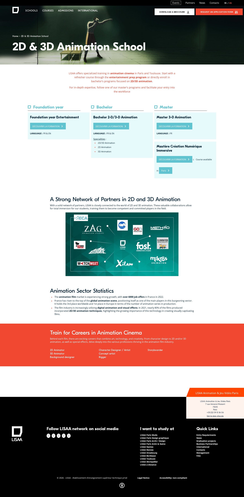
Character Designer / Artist (114, 350)
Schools (31, 10)
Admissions (65, 10)
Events (175, 2)
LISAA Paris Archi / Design (152, 441)
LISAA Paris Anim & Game (152, 444)
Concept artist (107, 353)
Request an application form (217, 12)
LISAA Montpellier (149, 461)
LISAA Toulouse (147, 458)
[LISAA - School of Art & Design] (17, 433)
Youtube (69, 436)
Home (15, 36)
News (202, 2)
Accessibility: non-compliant (173, 477)
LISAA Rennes (146, 449)
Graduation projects (206, 441)
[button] (122, 485)
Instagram (53, 436)
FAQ (198, 455)
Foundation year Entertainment (54, 117)
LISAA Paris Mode (148, 435)
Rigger (102, 357)
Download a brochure (172, 12)
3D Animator (57, 353)
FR (226, 3)
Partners (190, 2)
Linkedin (58, 436)
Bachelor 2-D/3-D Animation (115, 117)
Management (202, 452)
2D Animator (57, 350)
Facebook (48, 436)
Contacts (214, 2)
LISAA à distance (148, 464)
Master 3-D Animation (174, 117)
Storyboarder (155, 350)
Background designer (62, 357)
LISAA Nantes (146, 447)
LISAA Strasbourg (148, 452)
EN (230, 3)
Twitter (64, 436)
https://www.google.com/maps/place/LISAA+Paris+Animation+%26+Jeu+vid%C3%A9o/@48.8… (215, 416)
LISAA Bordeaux (148, 455)
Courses (48, 10)
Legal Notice (143, 477)
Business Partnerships (207, 444)
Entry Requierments (206, 435)
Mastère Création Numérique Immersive (179, 148)
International (88, 10)
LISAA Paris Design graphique (154, 438)
